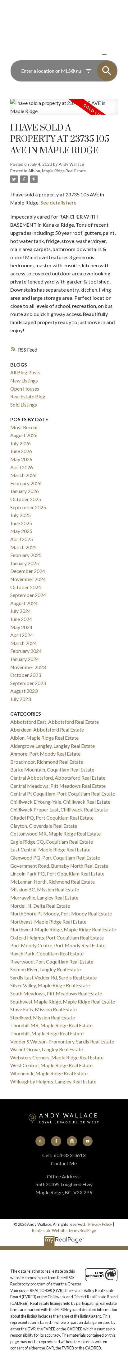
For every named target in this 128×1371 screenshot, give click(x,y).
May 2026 (21, 459)
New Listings (24, 380)
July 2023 (20, 699)
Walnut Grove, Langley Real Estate (46, 1049)
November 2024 (28, 579)
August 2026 (24, 435)
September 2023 (28, 683)
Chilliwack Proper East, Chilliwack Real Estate (59, 809)
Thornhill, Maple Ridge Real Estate (47, 1033)
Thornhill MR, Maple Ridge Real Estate (51, 1025)
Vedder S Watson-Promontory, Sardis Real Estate (62, 1041)
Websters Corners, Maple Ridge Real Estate (56, 1057)
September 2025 (28, 507)
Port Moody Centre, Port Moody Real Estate (57, 945)
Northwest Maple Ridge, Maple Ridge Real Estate (63, 929)
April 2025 (21, 539)
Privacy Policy (100, 1224)
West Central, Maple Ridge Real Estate (51, 1065)
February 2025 (26, 555)
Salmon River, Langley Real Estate (45, 969)
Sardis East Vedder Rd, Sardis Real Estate (53, 977)
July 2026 (20, 443)
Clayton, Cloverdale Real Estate (43, 826)
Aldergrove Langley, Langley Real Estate (52, 746)
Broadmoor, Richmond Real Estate (46, 762)
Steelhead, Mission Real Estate (42, 1017)
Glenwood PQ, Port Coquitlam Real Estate (55, 858)
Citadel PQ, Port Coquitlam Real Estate (52, 818)
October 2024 (25, 587)
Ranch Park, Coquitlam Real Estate (47, 953)
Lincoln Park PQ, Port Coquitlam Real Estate (57, 873)
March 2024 (23, 643)
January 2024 (24, 659)
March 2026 (23, 475)
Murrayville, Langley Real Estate (44, 897)
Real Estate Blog (27, 396)
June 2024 (21, 619)
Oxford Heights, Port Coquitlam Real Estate (57, 937)
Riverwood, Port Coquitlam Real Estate (51, 961)
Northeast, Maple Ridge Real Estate (48, 922)
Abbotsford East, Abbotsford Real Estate (54, 722)
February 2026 (26, 483)
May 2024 (21, 627)
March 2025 (23, 547)
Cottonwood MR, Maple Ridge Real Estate (55, 833)
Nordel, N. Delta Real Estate (40, 906)
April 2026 (21, 467)
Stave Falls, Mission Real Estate (43, 1009)
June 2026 (21, 451)
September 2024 (28, 595)
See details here (58, 202)
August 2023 (24, 691)
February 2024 (26, 651)
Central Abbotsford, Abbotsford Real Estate (57, 778)
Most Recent (24, 427)
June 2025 (21, 523)
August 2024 (24, 603)
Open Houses (24, 389)
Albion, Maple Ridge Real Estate (57, 170)
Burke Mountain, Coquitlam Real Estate (52, 769)
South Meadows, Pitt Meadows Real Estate (56, 993)
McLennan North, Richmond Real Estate (52, 882)
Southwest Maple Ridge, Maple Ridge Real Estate (62, 1001)
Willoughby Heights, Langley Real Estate (53, 1081)
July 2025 (20, 515)
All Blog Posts (25, 372)
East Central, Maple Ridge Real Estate (50, 849)
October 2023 (25, 675)
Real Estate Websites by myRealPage (64, 1230)
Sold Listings (23, 404)
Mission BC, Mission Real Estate (44, 889)
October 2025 (25, 499)
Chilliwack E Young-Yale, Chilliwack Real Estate (60, 802)
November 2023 (28, 667)
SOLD (113, 54)
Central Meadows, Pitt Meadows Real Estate (58, 786)
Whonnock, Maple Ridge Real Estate (49, 1073)
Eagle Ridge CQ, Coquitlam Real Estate (51, 842)
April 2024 (21, 635)
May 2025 (21, 531)
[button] (40, 1141)
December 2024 (27, 571)
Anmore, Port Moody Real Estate (45, 754)
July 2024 (20, 611)
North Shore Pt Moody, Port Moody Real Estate (61, 913)
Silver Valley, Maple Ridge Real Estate (50, 985)
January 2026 (24, 491)
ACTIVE (89, 54)
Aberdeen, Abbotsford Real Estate (47, 729)
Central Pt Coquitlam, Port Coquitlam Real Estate (62, 793)
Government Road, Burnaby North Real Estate (59, 866)
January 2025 (24, 563)
